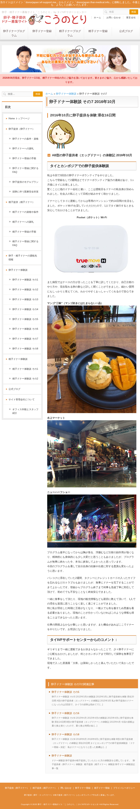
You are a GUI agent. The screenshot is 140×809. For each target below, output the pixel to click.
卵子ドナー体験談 (66, 93)
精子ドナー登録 (98, 31)
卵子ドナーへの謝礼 (23, 148)
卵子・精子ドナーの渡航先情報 (23, 257)
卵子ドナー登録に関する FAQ (25, 170)
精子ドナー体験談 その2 (25, 378)
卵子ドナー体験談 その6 (65, 713)
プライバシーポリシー (124, 788)
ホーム (97, 17)
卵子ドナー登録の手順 (24, 158)
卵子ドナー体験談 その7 (25, 338)
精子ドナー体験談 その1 (25, 369)
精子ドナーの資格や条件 (25, 212)
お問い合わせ (113, 17)
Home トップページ (19, 118)
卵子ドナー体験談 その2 (25, 289)
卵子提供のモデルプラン (25, 182)
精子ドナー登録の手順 (24, 231)
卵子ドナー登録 (42, 31)
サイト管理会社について (22, 399)
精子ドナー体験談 (18, 359)
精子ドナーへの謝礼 (23, 221)
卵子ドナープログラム (14, 33)
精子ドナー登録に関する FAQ (25, 243)
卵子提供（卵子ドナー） (22, 129)
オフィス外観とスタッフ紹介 (25, 411)
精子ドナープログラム (70, 33)
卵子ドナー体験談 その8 (65, 734)
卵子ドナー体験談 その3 (25, 299)
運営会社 (131, 17)
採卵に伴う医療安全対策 (25, 191)
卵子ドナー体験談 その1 (25, 279)
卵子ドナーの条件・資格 (25, 138)
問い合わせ (66, 788)
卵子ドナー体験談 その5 (65, 691)
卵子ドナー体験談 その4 (25, 309)
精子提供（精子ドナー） (22, 202)
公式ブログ (126, 31)
